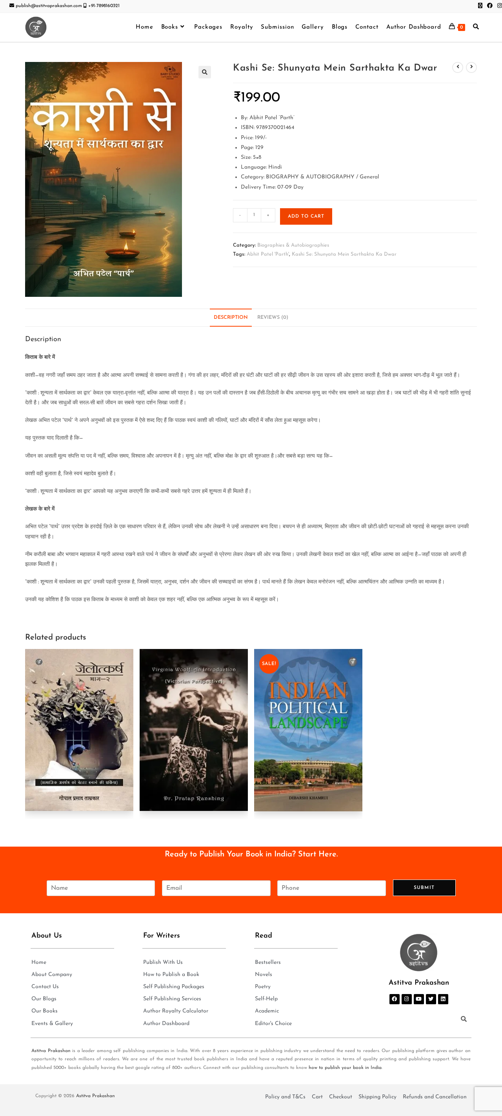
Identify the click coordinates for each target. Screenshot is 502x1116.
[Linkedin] (443, 999)
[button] (204, 72)
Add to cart (306, 216)
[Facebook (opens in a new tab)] (490, 6)
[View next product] (471, 67)
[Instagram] (407, 999)
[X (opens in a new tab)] (480, 6)
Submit (424, 887)
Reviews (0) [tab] (272, 317)
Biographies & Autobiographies (293, 245)
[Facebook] (394, 999)
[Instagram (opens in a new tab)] (498, 6)
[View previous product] (457, 67)
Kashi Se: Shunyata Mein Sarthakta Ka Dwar (344, 254)
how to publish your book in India (345, 1067)
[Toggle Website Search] (476, 27)
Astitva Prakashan (51, 1051)
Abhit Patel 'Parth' (268, 254)
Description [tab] (231, 317)
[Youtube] (419, 999)
